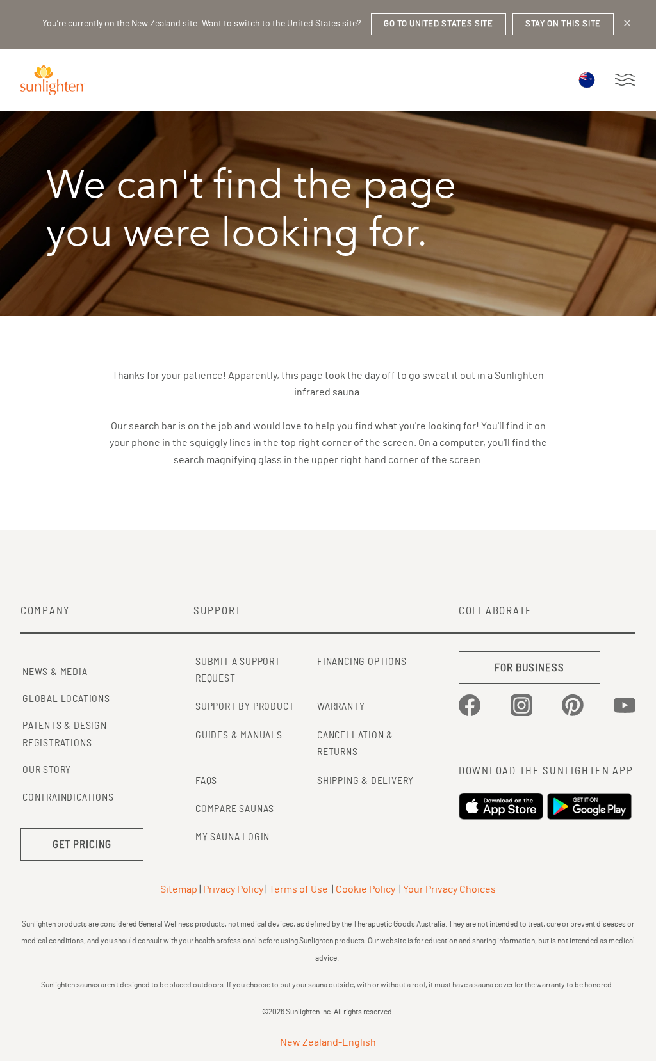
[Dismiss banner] (627, 23)
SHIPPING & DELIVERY (365, 781)
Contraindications (68, 797)
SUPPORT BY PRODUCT (244, 706)
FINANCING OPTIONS (362, 662)
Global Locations (66, 699)
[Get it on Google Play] (591, 806)
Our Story (46, 770)
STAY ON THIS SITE (563, 24)
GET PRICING (82, 844)
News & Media (55, 672)
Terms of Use (298, 889)
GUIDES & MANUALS (239, 735)
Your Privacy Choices (449, 889)
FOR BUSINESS (529, 667)
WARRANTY (341, 706)
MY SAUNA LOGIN (232, 837)
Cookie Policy (365, 889)
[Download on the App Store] (503, 806)
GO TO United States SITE (438, 24)
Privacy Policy (233, 889)
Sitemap (178, 889)
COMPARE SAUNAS (234, 809)
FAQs (206, 781)
